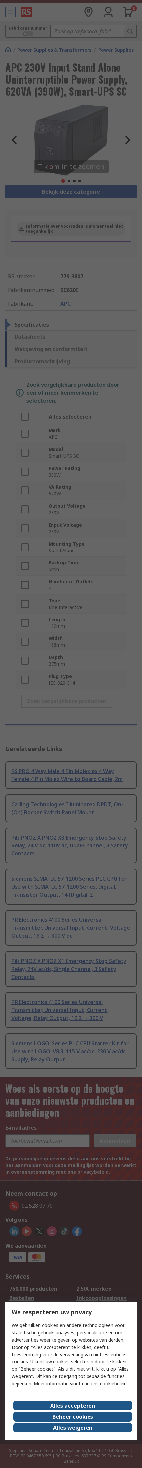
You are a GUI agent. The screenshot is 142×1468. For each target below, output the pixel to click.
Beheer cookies (73, 1416)
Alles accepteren (72, 1405)
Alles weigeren (72, 1427)
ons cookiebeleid (109, 1383)
